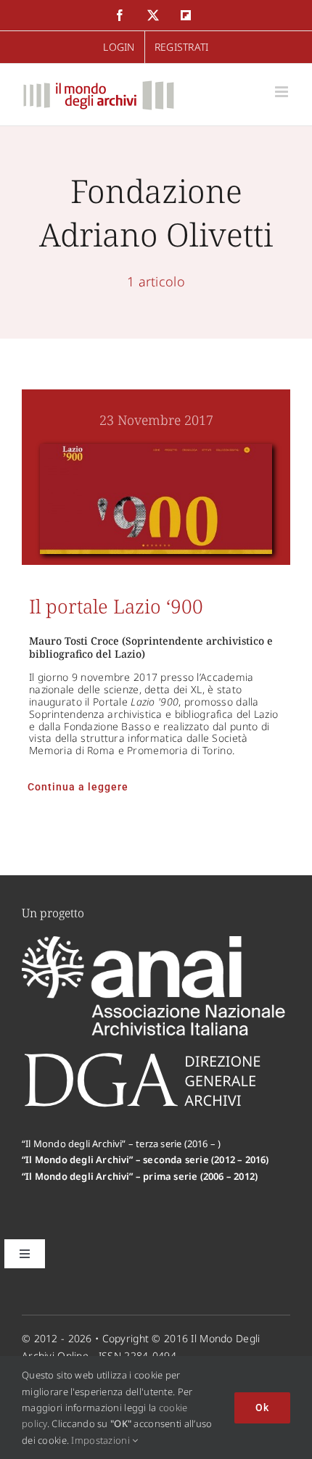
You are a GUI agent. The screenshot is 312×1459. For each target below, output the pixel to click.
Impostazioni (101, 1440)
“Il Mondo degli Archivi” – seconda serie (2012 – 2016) (145, 1159)
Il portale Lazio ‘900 (116, 606)
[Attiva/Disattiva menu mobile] (282, 91)
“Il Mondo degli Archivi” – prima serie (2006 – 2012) (140, 1176)
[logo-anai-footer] (156, 942)
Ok (262, 1407)
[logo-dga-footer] (142, 1056)
